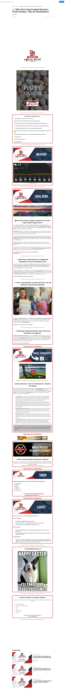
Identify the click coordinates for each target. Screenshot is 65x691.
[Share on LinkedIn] (52, 17)
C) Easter (16, 486)
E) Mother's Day (17, 489)
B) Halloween (16, 484)
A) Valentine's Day (17, 483)
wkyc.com (31, 276)
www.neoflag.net (16, 253)
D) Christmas (16, 487)
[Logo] (1, 2)
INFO (38, 524)
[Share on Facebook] (45, 17)
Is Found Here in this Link (31, 495)
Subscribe (17, 490)
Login (14, 490)
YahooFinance (26, 343)
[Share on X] (48, 17)
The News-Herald (29, 324)
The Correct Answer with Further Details (34, 493)
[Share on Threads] (50, 17)
